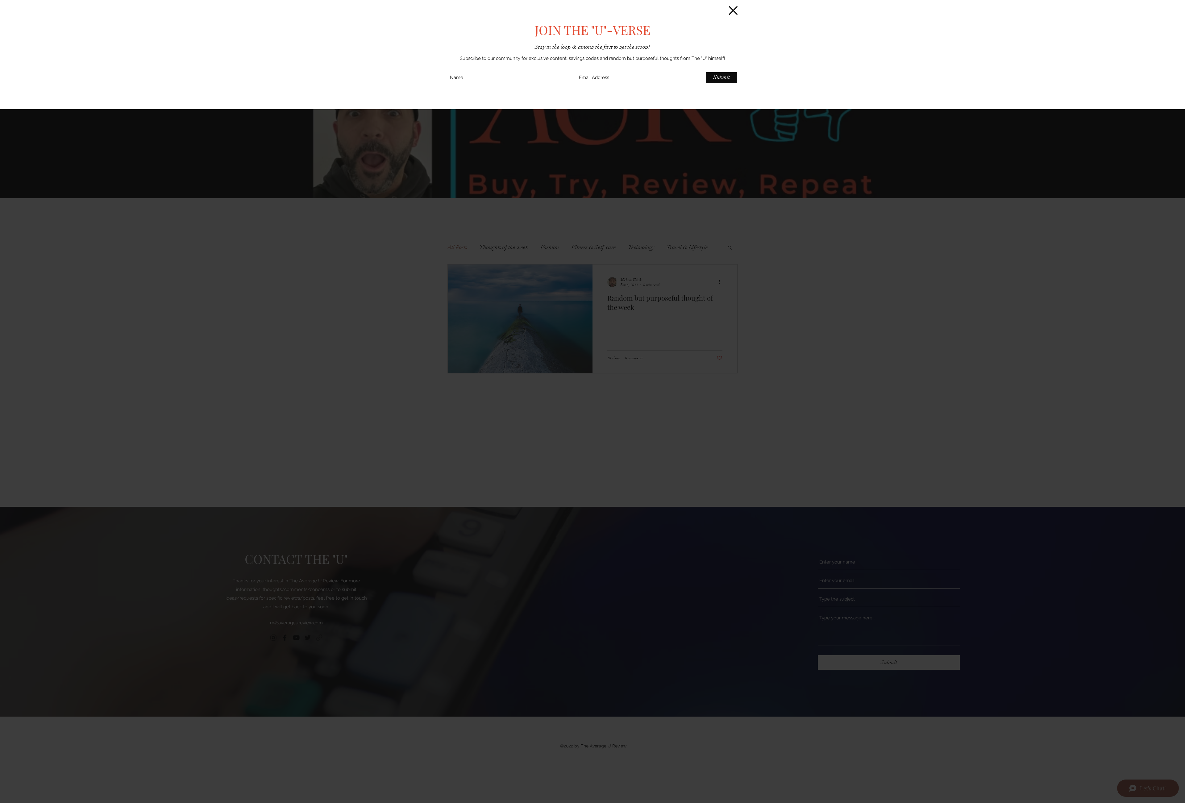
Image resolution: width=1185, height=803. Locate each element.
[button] (733, 10)
